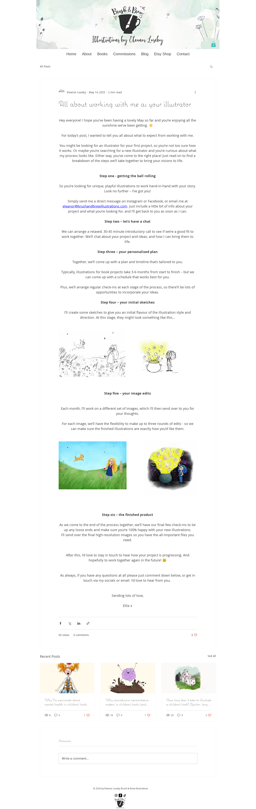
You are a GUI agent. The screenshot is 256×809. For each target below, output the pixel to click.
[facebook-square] (120, 795)
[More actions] (195, 92)
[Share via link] (88, 623)
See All (212, 656)
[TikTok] (125, 795)
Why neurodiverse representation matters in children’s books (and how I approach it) (127, 702)
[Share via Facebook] (60, 623)
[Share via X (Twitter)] (69, 623)
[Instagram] (116, 795)
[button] (213, 44)
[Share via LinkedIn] (79, 623)
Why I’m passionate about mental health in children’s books (66, 702)
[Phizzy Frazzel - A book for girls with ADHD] (67, 678)
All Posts (45, 66)
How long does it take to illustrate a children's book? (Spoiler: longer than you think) (188, 702)
